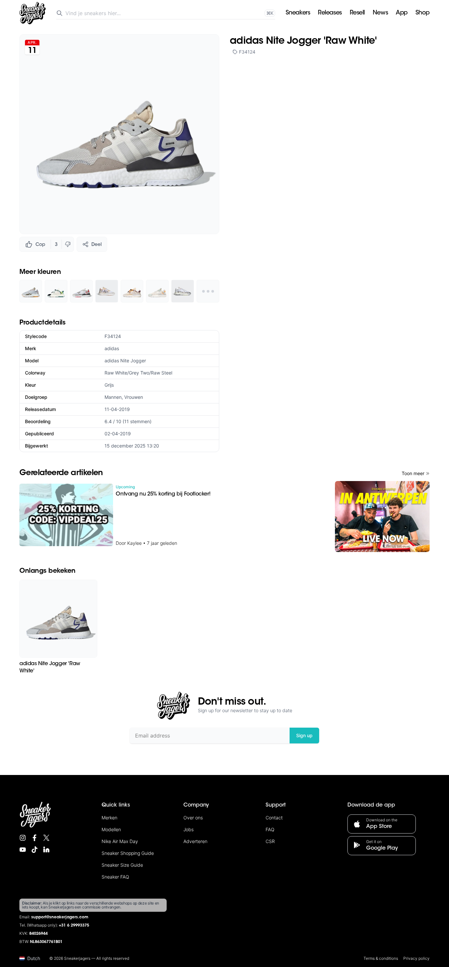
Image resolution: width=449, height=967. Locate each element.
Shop (422, 13)
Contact (274, 817)
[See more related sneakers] (208, 291)
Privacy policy (416, 958)
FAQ (270, 829)
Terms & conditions (381, 958)
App (402, 13)
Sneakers (298, 13)
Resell (357, 13)
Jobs (188, 829)
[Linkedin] (46, 849)
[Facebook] (34, 837)
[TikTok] (34, 849)
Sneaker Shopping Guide (128, 853)
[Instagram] (22, 837)
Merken (109, 817)
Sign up (304, 735)
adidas (112, 348)
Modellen (111, 829)
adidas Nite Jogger (125, 360)
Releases (330, 13)
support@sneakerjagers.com (59, 917)
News (380, 13)
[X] (46, 837)
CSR (270, 841)
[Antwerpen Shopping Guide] (382, 516)
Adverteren (195, 841)
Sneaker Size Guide (122, 865)
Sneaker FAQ (115, 877)
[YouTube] (22, 849)
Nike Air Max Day (120, 841)
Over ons (193, 817)
